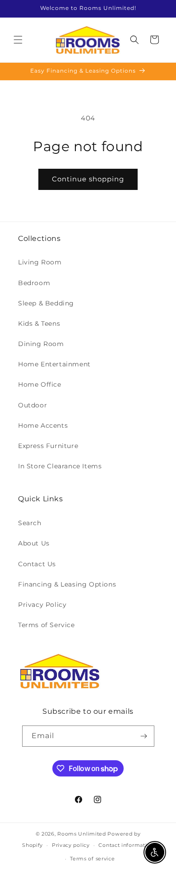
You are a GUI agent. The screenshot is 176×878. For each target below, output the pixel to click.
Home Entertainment (54, 364)
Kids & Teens (39, 323)
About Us (34, 543)
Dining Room (41, 344)
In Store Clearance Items (60, 466)
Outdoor (32, 405)
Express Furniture (48, 446)
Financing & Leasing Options (67, 584)
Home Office (39, 384)
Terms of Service (46, 625)
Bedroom (34, 283)
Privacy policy (71, 845)
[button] (18, 40)
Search (30, 523)
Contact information (125, 845)
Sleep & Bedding (46, 303)
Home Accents (43, 425)
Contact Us (37, 564)
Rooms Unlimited (81, 834)
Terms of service (92, 858)
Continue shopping (88, 179)
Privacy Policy (42, 605)
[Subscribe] (144, 736)
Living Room (40, 262)
